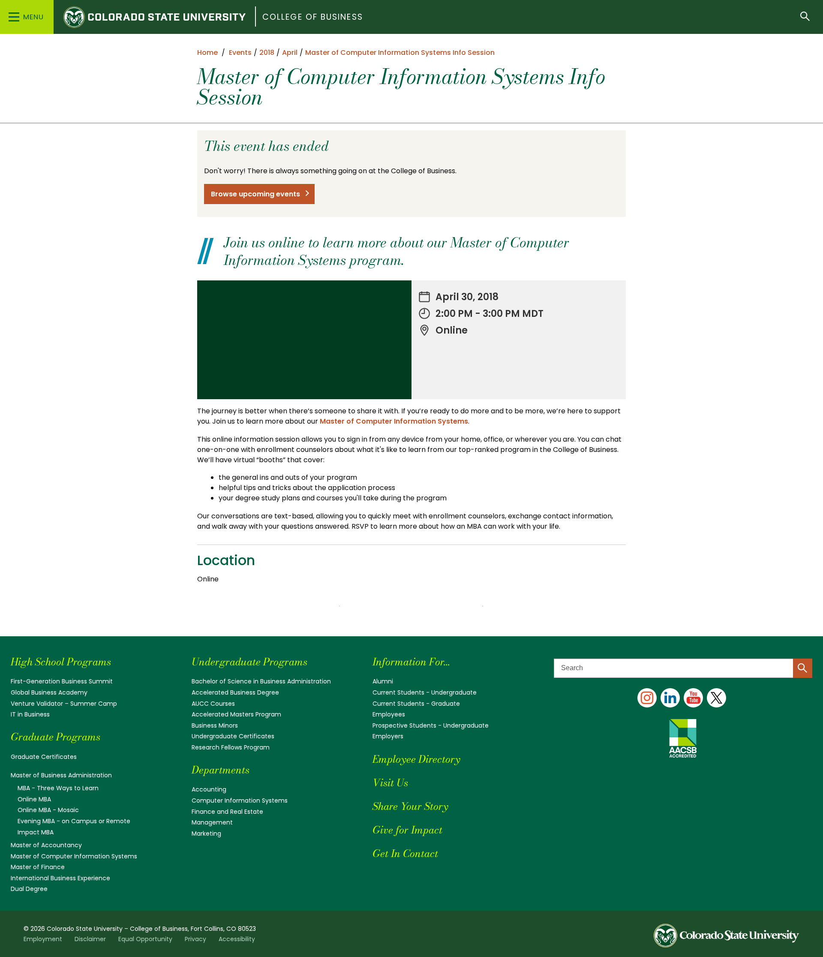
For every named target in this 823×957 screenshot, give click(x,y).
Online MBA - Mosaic (48, 810)
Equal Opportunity (145, 939)
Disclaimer (90, 939)
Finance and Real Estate (227, 811)
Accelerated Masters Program (236, 714)
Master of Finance (38, 867)
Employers (387, 736)
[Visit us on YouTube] (693, 697)
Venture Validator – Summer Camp (64, 703)
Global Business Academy (49, 692)
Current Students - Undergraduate (424, 692)
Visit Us (390, 783)
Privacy (195, 939)
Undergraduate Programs (249, 662)
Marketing (206, 833)
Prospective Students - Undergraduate (430, 725)
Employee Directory (416, 759)
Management (212, 822)
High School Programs (61, 662)
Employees (388, 714)
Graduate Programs (55, 737)
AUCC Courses (213, 703)
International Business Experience (60, 878)
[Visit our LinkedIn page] (670, 697)
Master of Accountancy (46, 845)
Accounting (209, 789)
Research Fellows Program (231, 747)
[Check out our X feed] (716, 697)
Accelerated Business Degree (235, 692)
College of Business (312, 17)
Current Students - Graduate (416, 703)
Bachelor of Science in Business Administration (261, 681)
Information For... (411, 662)
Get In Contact (405, 853)
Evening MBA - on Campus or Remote (74, 821)
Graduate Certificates (44, 756)
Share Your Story (410, 806)
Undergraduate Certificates (233, 736)
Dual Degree (29, 889)
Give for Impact (407, 830)
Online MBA (34, 799)
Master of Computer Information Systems (394, 421)
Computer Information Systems (240, 800)
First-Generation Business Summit (62, 681)
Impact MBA (36, 832)
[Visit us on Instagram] (647, 697)
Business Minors (215, 725)
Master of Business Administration (61, 775)
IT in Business (30, 714)
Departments (220, 770)
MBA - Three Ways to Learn (58, 788)
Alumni (382, 681)
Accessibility (237, 939)
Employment (43, 939)
